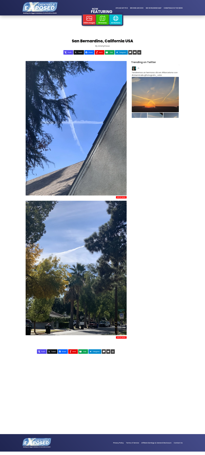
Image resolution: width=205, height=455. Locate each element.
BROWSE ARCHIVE (136, 8)
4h (139, 68)
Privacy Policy (118, 443)
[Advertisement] (153, 137)
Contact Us (178, 443)
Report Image (121, 197)
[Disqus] (76, 386)
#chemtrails (138, 75)
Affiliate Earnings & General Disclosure (156, 443)
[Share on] (130, 52)
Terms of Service (132, 443)
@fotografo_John (153, 75)
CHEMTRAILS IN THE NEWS (173, 8)
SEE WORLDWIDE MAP (153, 8)
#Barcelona (167, 72)
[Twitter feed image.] (155, 94)
